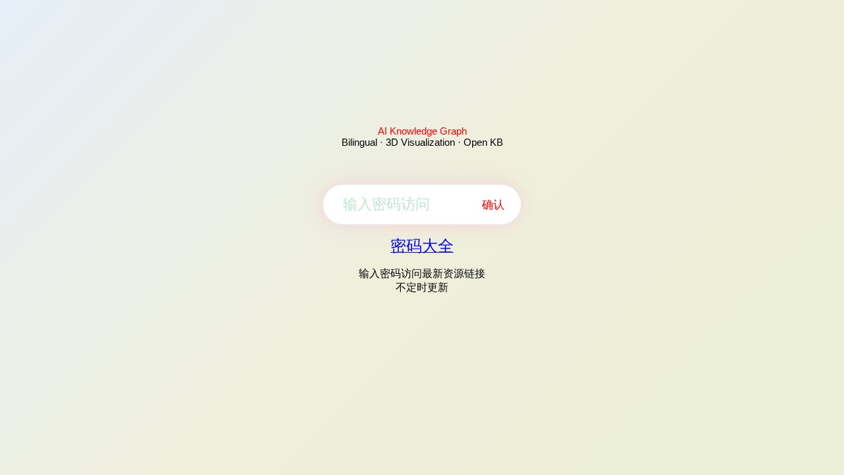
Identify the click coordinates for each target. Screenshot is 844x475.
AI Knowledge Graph (422, 131)
